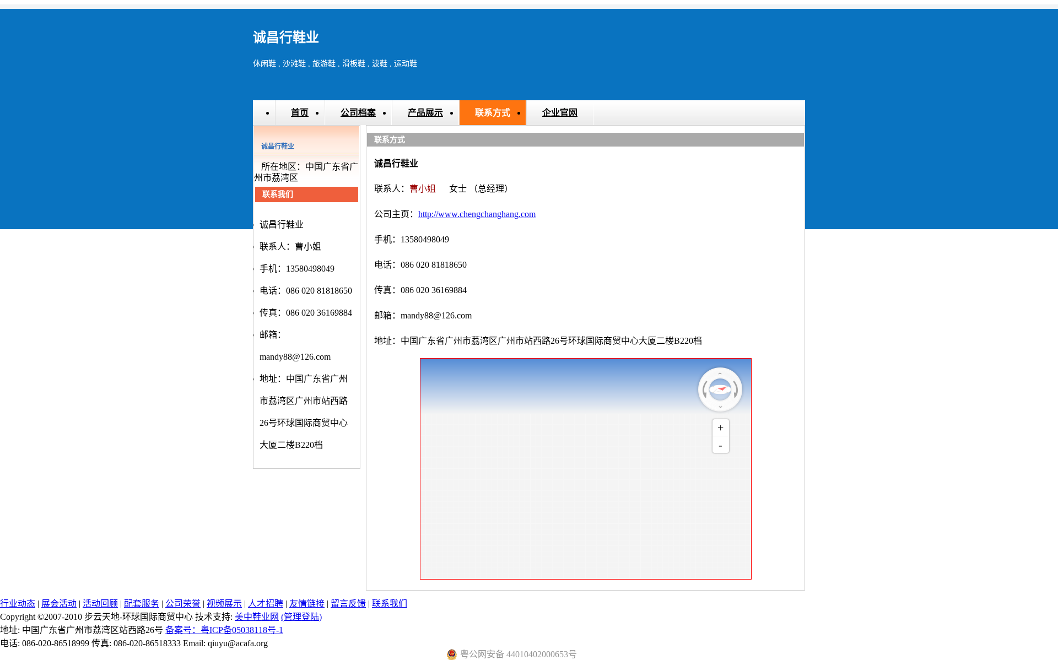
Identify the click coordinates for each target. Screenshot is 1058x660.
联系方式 (492, 112)
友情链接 (307, 603)
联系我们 (389, 603)
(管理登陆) (301, 616)
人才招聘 (265, 603)
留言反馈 (348, 603)
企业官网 (559, 112)
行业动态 (17, 603)
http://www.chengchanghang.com (477, 214)
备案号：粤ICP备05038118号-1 (224, 630)
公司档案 (358, 112)
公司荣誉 (183, 603)
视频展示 (224, 603)
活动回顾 (100, 603)
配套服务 (141, 603)
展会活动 (59, 603)
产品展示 (425, 112)
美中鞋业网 (257, 616)
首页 (300, 112)
